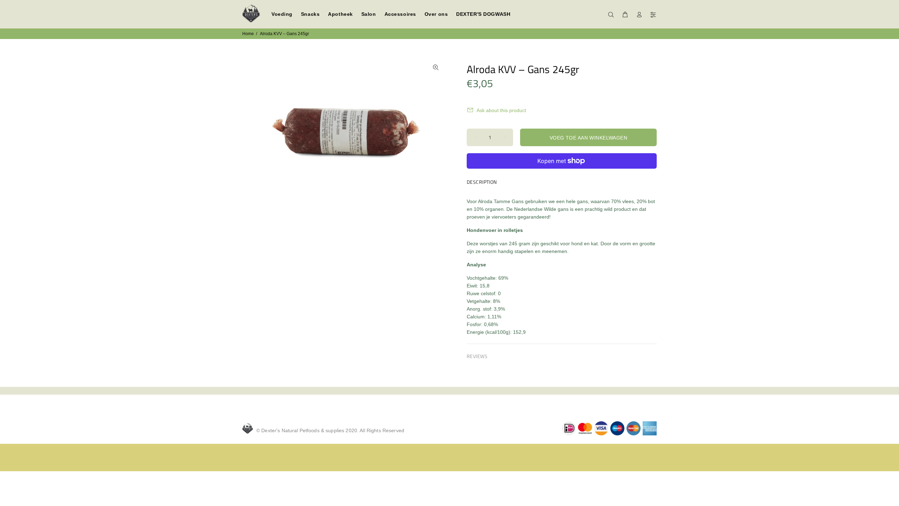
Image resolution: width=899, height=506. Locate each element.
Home (248, 33)
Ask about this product (501, 110)
